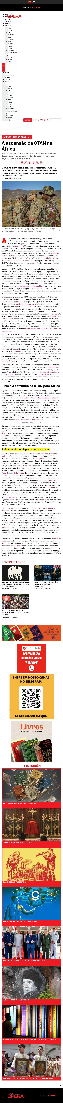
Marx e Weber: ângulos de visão (14, 882)
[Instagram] (39, 120)
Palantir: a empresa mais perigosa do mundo (19, 921)
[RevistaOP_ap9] (32, 718)
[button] (3, 67)
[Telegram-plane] (47, 120)
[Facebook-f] (33, 120)
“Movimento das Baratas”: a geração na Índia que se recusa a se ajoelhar (15, 612)
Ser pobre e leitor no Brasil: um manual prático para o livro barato (29, 1039)
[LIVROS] (31, 761)
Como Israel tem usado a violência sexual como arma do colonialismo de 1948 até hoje (15, 584)
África (7, 137)
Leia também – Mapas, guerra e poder (25, 449)
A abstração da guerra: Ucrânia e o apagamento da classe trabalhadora (47, 584)
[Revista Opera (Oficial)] (31, 672)
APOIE (27, 120)
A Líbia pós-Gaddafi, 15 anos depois (15, 1000)
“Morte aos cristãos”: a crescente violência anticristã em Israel (27, 1078)
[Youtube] (41, 120)
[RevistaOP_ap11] (31, 640)
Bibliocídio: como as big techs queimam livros (20, 803)
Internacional (21, 137)
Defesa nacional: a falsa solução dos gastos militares (24, 960)
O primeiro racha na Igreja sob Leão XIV (17, 843)
